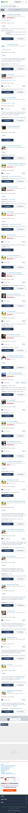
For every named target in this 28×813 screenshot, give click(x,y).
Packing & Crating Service (6, 772)
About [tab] (2, 796)
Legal (17, 808)
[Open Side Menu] (26, 2)
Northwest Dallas (17, 176)
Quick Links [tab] (4, 799)
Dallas (7, 5)
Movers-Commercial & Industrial (13, 16)
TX (4, 5)
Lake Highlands (12, 708)
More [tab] (2, 802)
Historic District (12, 602)
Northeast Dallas (19, 708)
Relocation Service (5, 769)
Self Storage (22, 99)
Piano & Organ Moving (6, 767)
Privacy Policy (4, 806)
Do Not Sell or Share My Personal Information (17, 806)
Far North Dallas (12, 155)
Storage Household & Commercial (8, 773)
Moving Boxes (4, 770)
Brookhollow (11, 176)
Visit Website (21, 38)
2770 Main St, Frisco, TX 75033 (8, 103)
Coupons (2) (23, 382)
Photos (3, 55)
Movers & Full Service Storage (7, 766)
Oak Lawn (11, 573)
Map (6, 9)
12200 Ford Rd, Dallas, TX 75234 (8, 80)
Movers (21, 16)
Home (2, 5)
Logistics (3, 771)
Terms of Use (12, 808)
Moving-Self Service (5, 768)
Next (18, 719)
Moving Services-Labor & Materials (8, 765)
